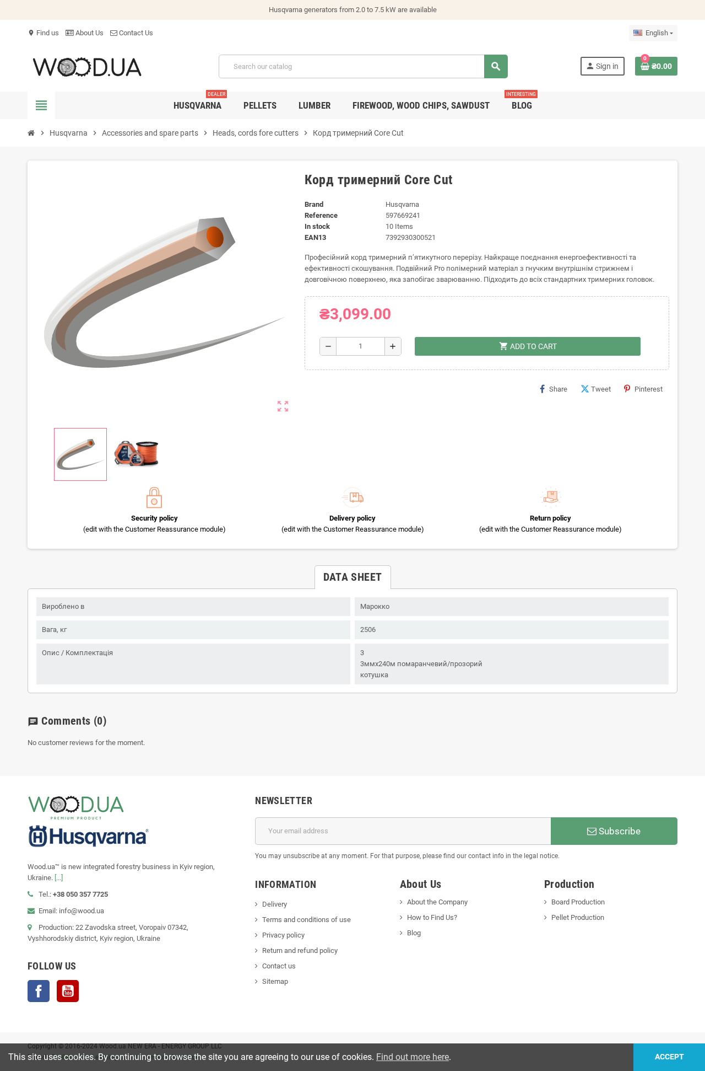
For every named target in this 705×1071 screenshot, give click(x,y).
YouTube (68, 991)
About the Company (437, 902)
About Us (89, 33)
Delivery (274, 904)
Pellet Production (577, 917)
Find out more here (412, 1057)
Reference (321, 215)
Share (558, 389)
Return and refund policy (300, 950)
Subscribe (618, 831)
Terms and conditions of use (306, 919)
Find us (43, 33)
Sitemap (275, 981)
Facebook (39, 991)
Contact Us (135, 33)
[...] (59, 878)
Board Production (578, 902)
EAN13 (315, 237)
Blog (414, 933)
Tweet (601, 389)
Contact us (279, 966)
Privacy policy (283, 935)
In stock (317, 226)
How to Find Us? (432, 917)
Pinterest (648, 389)
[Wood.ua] (87, 66)
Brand (314, 204)
